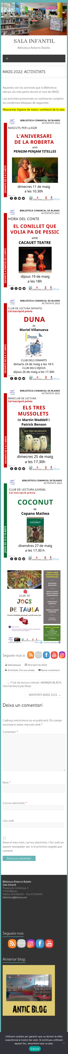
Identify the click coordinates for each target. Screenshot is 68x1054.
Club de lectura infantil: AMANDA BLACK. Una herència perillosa (32, 684)
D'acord (35, 1048)
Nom (6, 782)
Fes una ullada (27, 670)
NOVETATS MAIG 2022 (45, 694)
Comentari (10, 732)
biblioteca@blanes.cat (15, 897)
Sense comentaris (50, 670)
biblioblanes (14, 664)
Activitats (13, 670)
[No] (63, 1043)
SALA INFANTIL (34, 41)
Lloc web (8, 820)
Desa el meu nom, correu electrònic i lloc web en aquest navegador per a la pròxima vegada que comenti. (33, 846)
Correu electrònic (15, 803)
